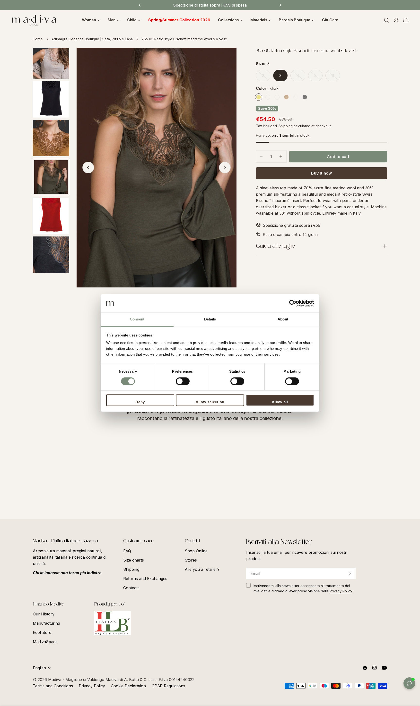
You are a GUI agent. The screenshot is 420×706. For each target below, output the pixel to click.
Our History (43, 614)
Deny (140, 402)
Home (38, 39)
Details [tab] (210, 319)
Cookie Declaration (128, 685)
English (39, 667)
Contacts (131, 587)
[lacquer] (268, 97)
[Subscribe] (350, 573)
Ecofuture (42, 632)
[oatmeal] (277, 97)
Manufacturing (46, 623)
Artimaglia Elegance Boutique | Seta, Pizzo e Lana (92, 39)
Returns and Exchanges (145, 578)
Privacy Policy (92, 685)
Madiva (55, 679)
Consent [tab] (137, 319)
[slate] (295, 97)
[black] (304, 97)
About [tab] (283, 319)
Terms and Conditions (53, 685)
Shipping (286, 126)
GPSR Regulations (168, 685)
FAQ (127, 550)
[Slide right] (225, 167)
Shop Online (196, 550)
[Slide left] (88, 167)
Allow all (280, 402)
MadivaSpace (45, 641)
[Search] (386, 20)
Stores (191, 560)
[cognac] (286, 97)
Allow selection (210, 402)
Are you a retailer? (202, 569)
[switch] (183, 381)
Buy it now (321, 172)
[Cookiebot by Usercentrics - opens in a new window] (292, 303)
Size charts (133, 560)
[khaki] (258, 97)
